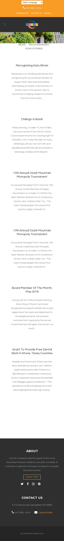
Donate (47, 13)
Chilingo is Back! (32, 119)
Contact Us (36, 13)
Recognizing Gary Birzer (32, 65)
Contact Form (45, 513)
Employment (23, 13)
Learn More (32, 477)
